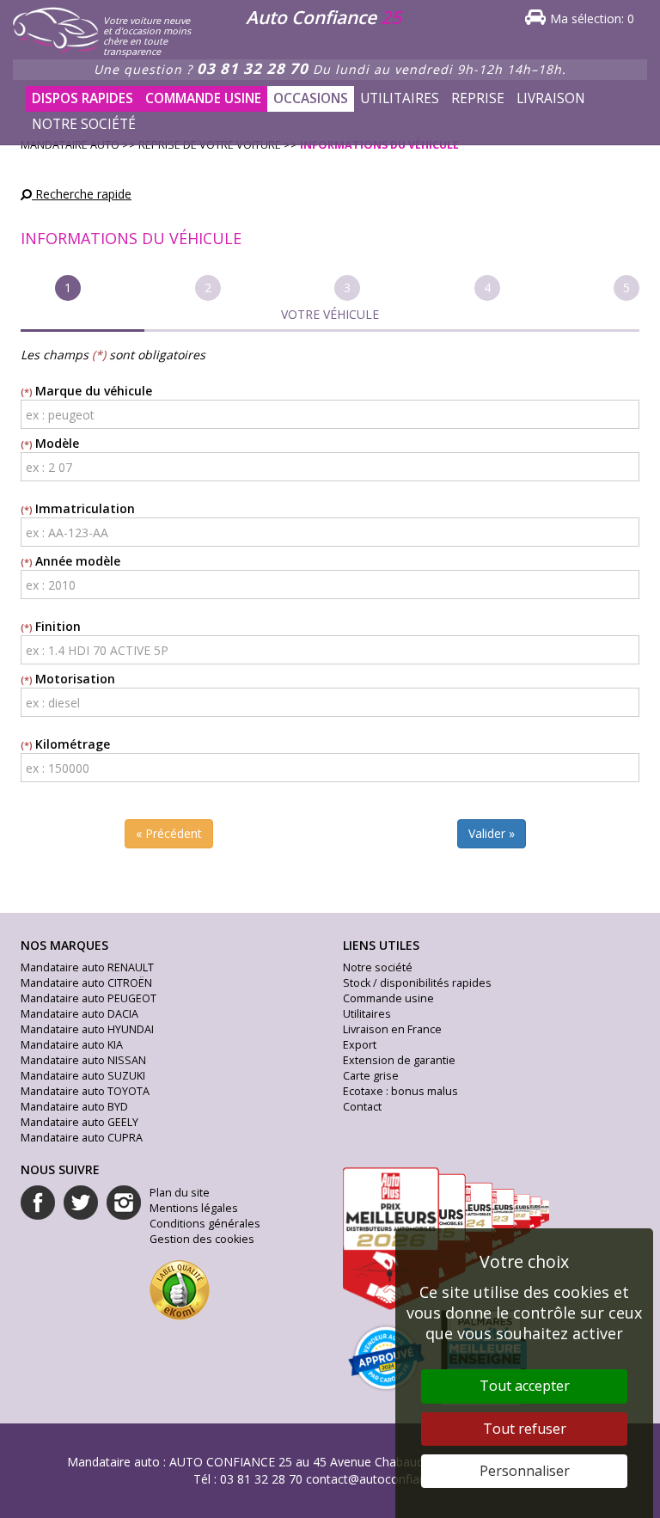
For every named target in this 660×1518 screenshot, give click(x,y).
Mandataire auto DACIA (79, 1014)
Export (359, 1045)
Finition (58, 626)
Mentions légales (194, 1208)
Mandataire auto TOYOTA (85, 1091)
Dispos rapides (82, 98)
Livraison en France (392, 1029)
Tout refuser (524, 1428)
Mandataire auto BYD (74, 1106)
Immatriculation (85, 508)
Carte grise (371, 1075)
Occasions (310, 98)
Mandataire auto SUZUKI (83, 1075)
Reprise (477, 98)
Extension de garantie (399, 1060)
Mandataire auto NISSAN (83, 1060)
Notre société (84, 124)
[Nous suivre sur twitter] (81, 1202)
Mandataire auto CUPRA (82, 1137)
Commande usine (203, 98)
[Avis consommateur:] (180, 1288)
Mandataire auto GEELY (79, 1122)
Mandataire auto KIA (72, 1045)
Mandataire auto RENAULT (87, 967)
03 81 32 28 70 (253, 68)
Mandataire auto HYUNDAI (87, 1029)
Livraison (550, 98)
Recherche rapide (81, 194)
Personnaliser (525, 1470)
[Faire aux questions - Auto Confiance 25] (191, 116)
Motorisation (75, 678)
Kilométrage (72, 744)
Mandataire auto (113, 1462)
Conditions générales (205, 1223)
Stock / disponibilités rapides (417, 983)
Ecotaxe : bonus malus (400, 1091)
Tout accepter (525, 1385)
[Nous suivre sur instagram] (124, 1202)
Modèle (57, 443)
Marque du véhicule (93, 391)
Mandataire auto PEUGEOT (88, 998)
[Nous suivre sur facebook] (38, 1202)
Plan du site (180, 1192)
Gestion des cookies (202, 1239)
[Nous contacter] (203, 116)
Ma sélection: (592, 18)
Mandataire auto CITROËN (86, 983)
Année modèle (77, 561)
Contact (362, 1106)
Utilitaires (399, 98)
